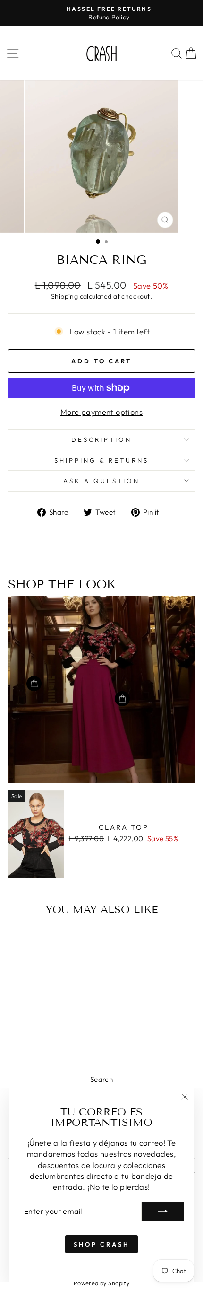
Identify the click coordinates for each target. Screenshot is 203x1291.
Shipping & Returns (101, 460)
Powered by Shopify (101, 1283)
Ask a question (101, 480)
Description (101, 439)
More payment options (101, 412)
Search (101, 1079)
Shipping (64, 296)
